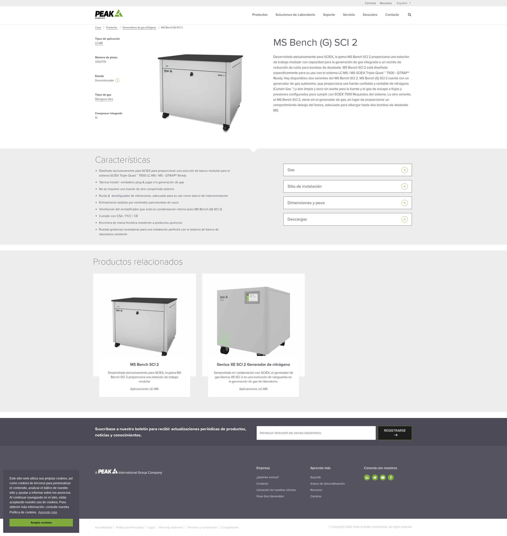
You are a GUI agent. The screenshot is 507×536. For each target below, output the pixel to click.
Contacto (392, 15)
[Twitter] (375, 477)
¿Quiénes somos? (267, 477)
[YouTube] (383, 477)
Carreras (370, 3)
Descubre (370, 15)
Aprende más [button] (47, 512)
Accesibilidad (103, 527)
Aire (110, 99)
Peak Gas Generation (270, 496)
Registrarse (395, 430)
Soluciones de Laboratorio (295, 15)
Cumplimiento (230, 527)
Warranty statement (171, 527)
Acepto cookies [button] (41, 522)
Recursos (386, 3)
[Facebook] (391, 477)
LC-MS (99, 43)
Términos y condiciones (202, 527)
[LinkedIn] (367, 477)
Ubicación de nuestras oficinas (276, 490)
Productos (260, 15)
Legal (151, 527)
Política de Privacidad (130, 527)
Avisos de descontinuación (327, 483)
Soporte (329, 15)
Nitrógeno (101, 99)
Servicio (349, 15)
